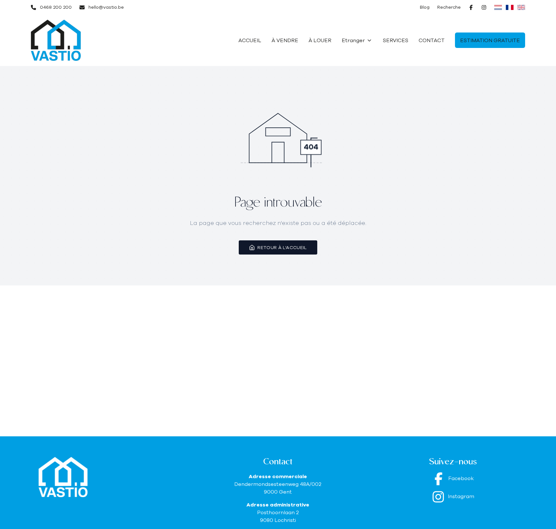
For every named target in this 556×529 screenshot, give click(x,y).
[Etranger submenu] (369, 40)
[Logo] (72, 40)
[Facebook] (471, 7)
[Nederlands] (498, 7)
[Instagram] (483, 7)
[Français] (510, 7)
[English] (521, 7)
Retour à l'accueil (282, 247)
